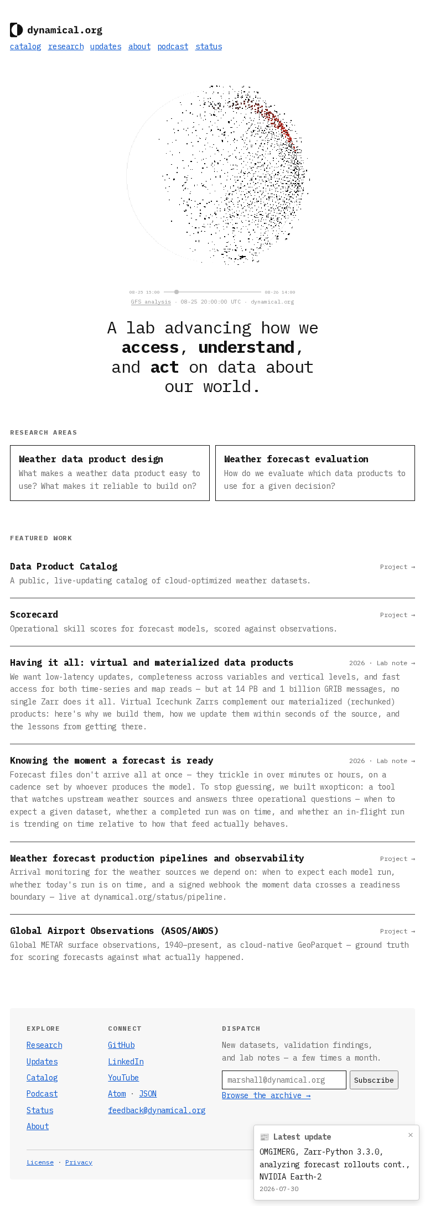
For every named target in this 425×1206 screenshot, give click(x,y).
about (139, 46)
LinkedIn (125, 1062)
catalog (25, 46)
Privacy (78, 1162)
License (40, 1162)
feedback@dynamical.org (156, 1110)
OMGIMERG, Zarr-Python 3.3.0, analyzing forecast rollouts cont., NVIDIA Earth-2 (335, 1164)
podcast (172, 46)
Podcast (42, 1094)
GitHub (121, 1045)
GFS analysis (151, 301)
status (208, 46)
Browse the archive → (266, 1095)
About (38, 1126)
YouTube (123, 1078)
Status (40, 1110)
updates (105, 46)
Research (44, 1045)
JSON (148, 1094)
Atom (117, 1094)
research (66, 46)
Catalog (42, 1078)
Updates (42, 1062)
